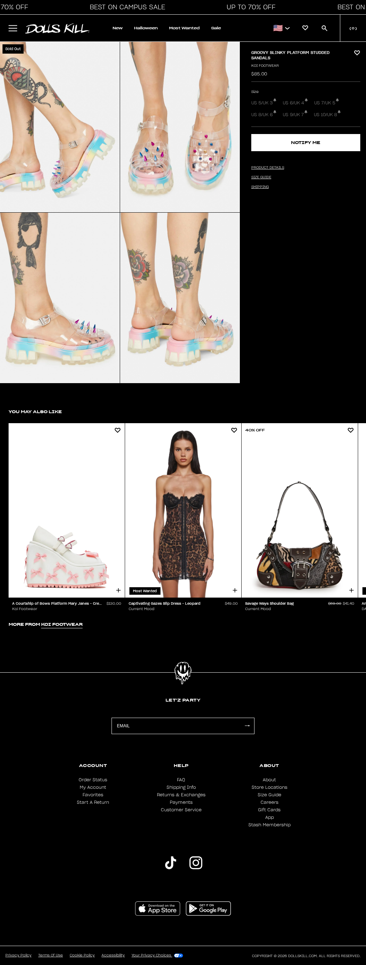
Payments (181, 802)
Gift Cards (269, 810)
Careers (269, 802)
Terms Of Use (50, 955)
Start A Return (93, 802)
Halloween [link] (146, 28)
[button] (125, 7)
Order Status (93, 780)
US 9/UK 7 (293, 115)
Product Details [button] (267, 167)
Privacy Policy (18, 955)
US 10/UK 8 (325, 115)
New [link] (118, 28)
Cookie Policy (82, 955)
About (269, 780)
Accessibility (113, 955)
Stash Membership (269, 825)
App (269, 817)
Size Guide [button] (261, 177)
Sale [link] (216, 28)
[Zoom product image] (60, 127)
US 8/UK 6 (262, 115)
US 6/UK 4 (293, 103)
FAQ (181, 780)
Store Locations (269, 787)
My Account (93, 787)
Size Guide (269, 795)
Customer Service (181, 810)
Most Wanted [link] (184, 28)
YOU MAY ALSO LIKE (35, 411)
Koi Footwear (265, 66)
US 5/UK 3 (262, 103)
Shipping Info (181, 787)
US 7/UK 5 (324, 103)
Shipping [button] (260, 187)
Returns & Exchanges (181, 795)
